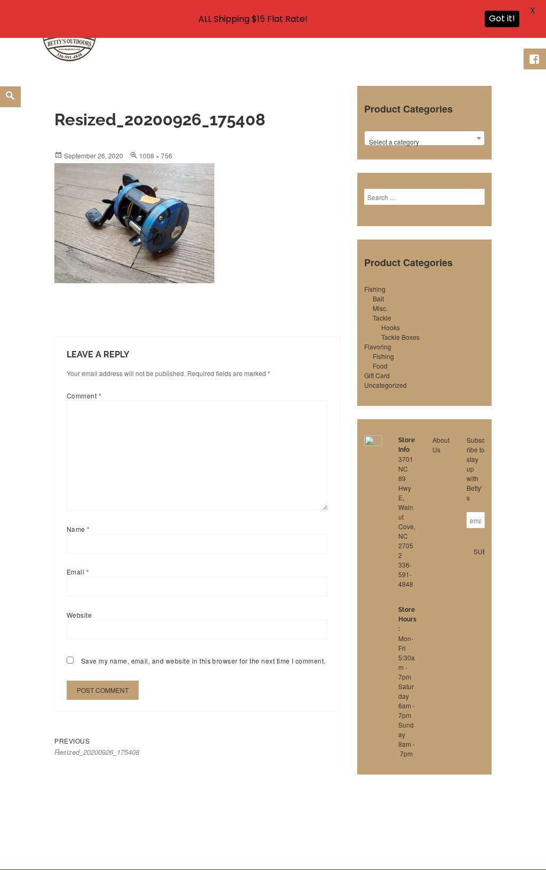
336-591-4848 (405, 574)
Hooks (390, 327)
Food (380, 365)
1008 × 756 (155, 155)
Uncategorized (385, 384)
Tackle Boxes (400, 336)
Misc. (380, 308)
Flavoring (377, 346)
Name (78, 528)
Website (79, 614)
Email (78, 571)
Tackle (382, 317)
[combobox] (424, 138)
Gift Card (377, 375)
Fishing (375, 288)
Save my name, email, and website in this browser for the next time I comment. (203, 660)
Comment (84, 395)
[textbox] (424, 142)
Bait (378, 298)
